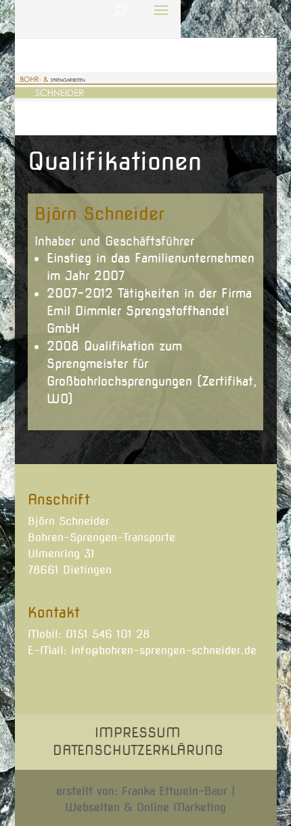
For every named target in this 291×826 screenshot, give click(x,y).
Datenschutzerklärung (138, 750)
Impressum (138, 733)
